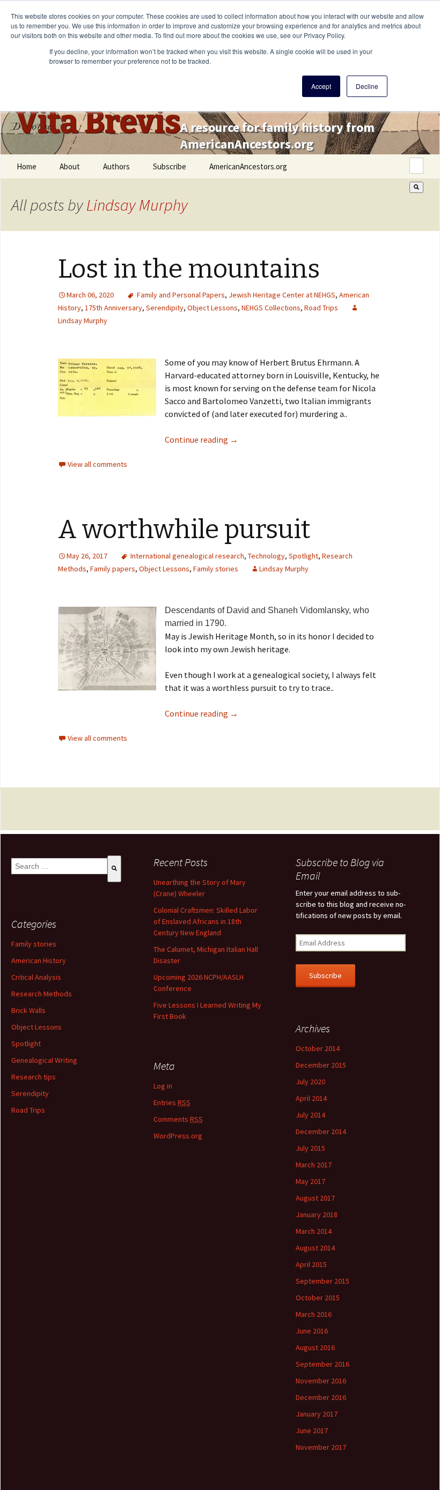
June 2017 (312, 1430)
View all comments (97, 464)
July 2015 (310, 1148)
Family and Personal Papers (181, 295)
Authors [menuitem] (116, 166)
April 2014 (311, 1098)
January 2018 (317, 1214)
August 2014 (315, 1248)
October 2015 (318, 1297)
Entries (171, 1102)
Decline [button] (367, 86)
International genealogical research (187, 556)
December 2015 (321, 1065)
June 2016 (312, 1331)
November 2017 (321, 1447)
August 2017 (315, 1198)
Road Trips (321, 307)
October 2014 (318, 1048)
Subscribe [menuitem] (169, 166)
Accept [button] (321, 86)
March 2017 (314, 1164)
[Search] (416, 187)
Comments (178, 1119)
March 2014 (314, 1231)
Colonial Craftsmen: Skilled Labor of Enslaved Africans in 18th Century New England (205, 921)
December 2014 (321, 1131)
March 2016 (314, 1314)
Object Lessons (212, 307)
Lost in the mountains (189, 269)
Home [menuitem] (26, 166)
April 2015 (311, 1264)
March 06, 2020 (90, 295)
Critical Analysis (36, 977)
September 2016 (322, 1364)
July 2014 (310, 1115)
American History (38, 960)
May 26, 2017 (87, 556)
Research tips (33, 1077)
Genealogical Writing (44, 1060)
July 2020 (310, 1081)
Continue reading (201, 439)
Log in (162, 1086)
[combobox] (416, 166)
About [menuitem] (70, 166)
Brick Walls (28, 1010)
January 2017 (317, 1414)
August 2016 (315, 1347)
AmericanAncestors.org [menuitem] (248, 166)
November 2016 (321, 1380)
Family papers (112, 568)
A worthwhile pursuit (184, 529)
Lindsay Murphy (137, 205)
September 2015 (322, 1281)
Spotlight (303, 556)
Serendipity (165, 307)
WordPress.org (177, 1136)
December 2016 (321, 1397)
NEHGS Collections (270, 307)
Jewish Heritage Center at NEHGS (282, 295)
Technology (266, 556)
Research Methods (41, 994)
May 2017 (310, 1181)
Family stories (215, 568)
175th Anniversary (113, 307)
